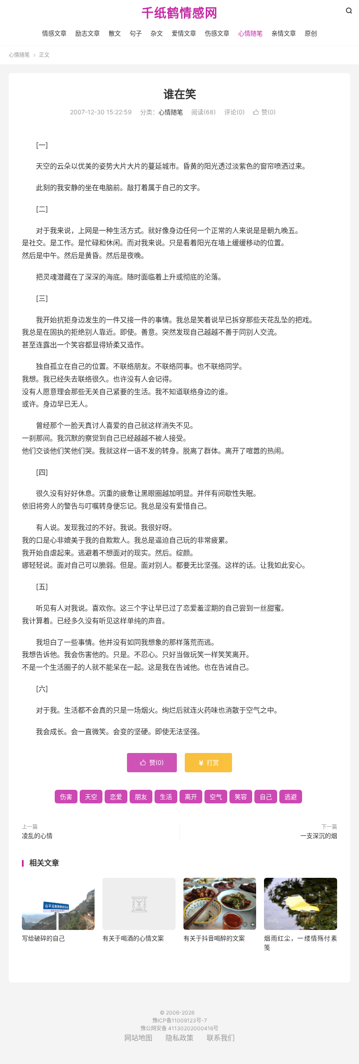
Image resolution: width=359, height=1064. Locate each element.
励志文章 (87, 33)
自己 (266, 796)
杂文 (157, 33)
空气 (216, 796)
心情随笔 (250, 33)
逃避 (291, 796)
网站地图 (138, 1037)
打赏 (208, 762)
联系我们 (221, 1037)
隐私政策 (179, 1037)
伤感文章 (217, 33)
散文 (115, 33)
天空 (91, 796)
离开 (191, 796)
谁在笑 (179, 94)
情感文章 (54, 33)
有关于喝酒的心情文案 (133, 938)
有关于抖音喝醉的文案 (214, 938)
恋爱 (116, 796)
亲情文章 (283, 33)
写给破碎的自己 (43, 938)
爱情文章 (184, 33)
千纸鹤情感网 (179, 14)
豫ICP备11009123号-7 (179, 1020)
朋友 (141, 796)
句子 (136, 33)
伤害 (66, 796)
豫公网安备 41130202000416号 (179, 1028)
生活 (166, 796)
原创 (311, 33)
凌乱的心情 (37, 835)
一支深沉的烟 (318, 835)
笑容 (241, 796)
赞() (264, 112)
